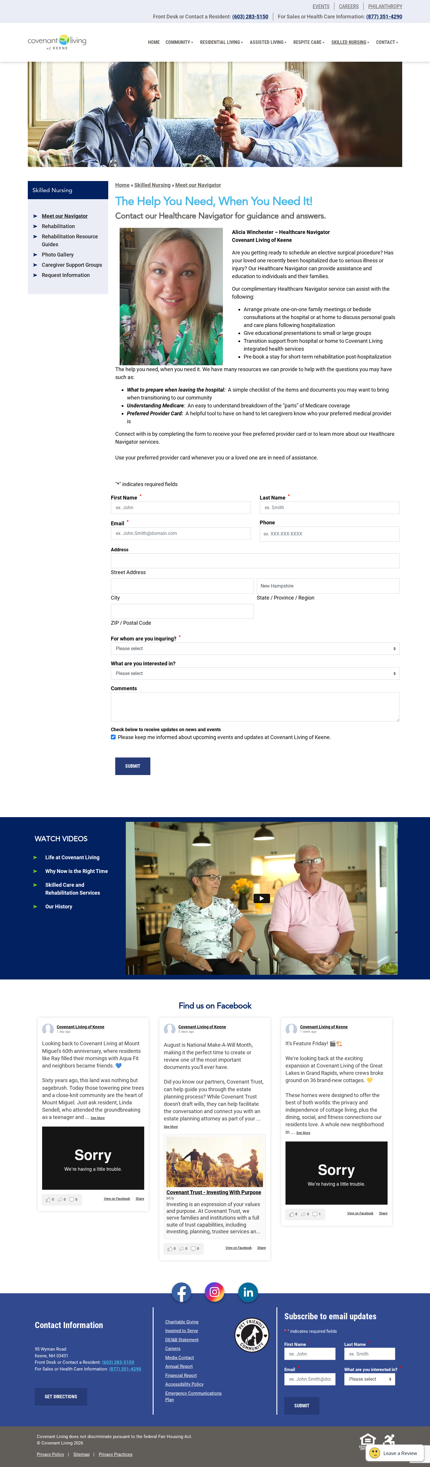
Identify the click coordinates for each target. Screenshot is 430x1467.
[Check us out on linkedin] (248, 1293)
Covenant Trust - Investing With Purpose (213, 1192)
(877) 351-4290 (384, 16)
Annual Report (179, 1366)
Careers (349, 6)
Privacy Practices (116, 1454)
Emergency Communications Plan (193, 1397)
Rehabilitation (58, 226)
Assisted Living (266, 42)
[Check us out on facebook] (181, 1293)
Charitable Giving (181, 1322)
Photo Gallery (58, 255)
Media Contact (179, 1357)
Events (321, 6)
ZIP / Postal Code (131, 623)
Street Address (128, 572)
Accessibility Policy (184, 1384)
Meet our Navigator (65, 216)
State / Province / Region (285, 598)
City (115, 598)
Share (140, 1199)
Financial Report (181, 1375)
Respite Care (307, 42)
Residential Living (220, 42)
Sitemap (81, 1454)
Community (178, 42)
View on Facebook (117, 1199)
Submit (132, 766)
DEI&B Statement (182, 1339)
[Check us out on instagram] (215, 1293)
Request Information (66, 275)
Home (154, 42)
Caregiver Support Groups (72, 265)
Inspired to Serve (181, 1330)
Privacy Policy (50, 1454)
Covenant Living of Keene (80, 1027)
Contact (385, 42)
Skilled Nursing (348, 42)
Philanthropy (385, 6)
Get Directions (61, 1396)
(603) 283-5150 (250, 16)
